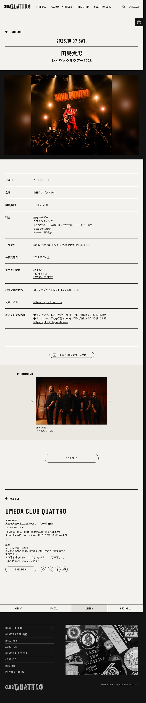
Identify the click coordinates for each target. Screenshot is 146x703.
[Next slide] (111, 400)
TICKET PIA (40, 273)
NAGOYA (54, 608)
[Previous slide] (32, 400)
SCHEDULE (16, 32)
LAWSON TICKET (43, 277)
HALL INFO (20, 569)
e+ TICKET (39, 270)
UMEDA (89, 608)
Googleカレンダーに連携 (73, 354)
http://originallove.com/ (47, 302)
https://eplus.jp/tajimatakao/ (50, 322)
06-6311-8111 (71, 289)
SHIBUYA (18, 608)
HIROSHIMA (125, 608)
